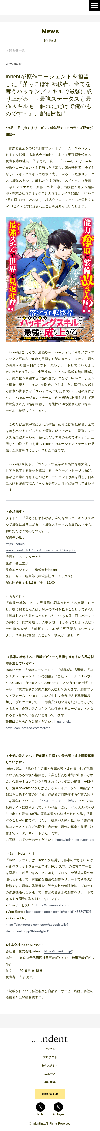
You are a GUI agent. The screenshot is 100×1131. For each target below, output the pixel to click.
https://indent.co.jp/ (58, 951)
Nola (40, 1114)
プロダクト (50, 1057)
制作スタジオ (50, 1065)
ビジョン (50, 1048)
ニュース (50, 1073)
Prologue (58, 1114)
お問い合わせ (50, 1094)
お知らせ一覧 (15, 50)
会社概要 (50, 1082)
